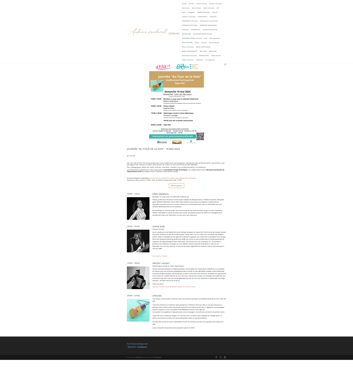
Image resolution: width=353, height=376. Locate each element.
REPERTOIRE (213, 51)
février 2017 (132, 347)
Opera (197, 42)
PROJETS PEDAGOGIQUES (190, 51)
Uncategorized (210, 60)
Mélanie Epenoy (175, 178)
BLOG (183, 12)
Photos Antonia (214, 42)
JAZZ (205, 38)
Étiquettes (213, 16)
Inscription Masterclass (210, 29)
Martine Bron (165, 178)
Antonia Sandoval (155, 178)
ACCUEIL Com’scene (215, 4)
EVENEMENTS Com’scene (190, 21)
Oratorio (204, 42)
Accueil (184, 4)
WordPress (139, 357)
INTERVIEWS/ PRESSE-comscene (192, 38)
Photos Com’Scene (188, 47)
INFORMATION (195, 29)
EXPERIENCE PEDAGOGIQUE (208, 25)
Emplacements (202, 16)
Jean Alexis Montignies (189, 178)
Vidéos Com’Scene (187, 60)
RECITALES (203, 51)
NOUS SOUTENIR (187, 42)
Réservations (176, 185)
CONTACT (215, 12)
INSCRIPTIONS (186, 34)
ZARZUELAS (199, 60)
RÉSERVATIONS (204, 55)
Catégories (191, 12)
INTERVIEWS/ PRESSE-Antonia (202, 34)
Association (185, 8)
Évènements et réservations (209, 21)
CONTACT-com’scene (188, 16)
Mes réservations (215, 38)
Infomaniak (157, 357)
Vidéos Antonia (216, 55)
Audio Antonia (196, 8)
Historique (185, 29)
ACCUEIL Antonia (201, 4)
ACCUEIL (191, 4)
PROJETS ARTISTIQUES (203, 47)
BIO (218, 8)
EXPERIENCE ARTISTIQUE (189, 25)
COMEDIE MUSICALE (203, 12)
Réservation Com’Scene (189, 55)
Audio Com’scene (208, 8)
